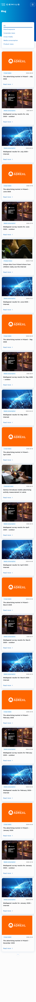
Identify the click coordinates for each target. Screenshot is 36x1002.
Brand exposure (9, 29)
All (5, 26)
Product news (8, 44)
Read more (7, 84)
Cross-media (8, 37)
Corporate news (9, 33)
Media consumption (11, 40)
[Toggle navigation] (32, 4)
